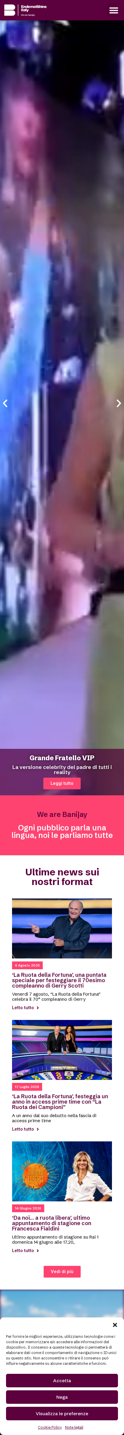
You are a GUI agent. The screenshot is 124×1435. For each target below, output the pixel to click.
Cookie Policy (50, 1427)
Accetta (62, 1380)
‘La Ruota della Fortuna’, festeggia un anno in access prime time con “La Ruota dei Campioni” (60, 1102)
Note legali (74, 1427)
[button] (115, 1325)
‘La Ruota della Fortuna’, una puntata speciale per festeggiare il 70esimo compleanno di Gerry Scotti (59, 980)
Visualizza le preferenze (62, 1413)
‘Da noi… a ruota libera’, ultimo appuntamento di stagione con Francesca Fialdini (51, 1223)
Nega (62, 1397)
